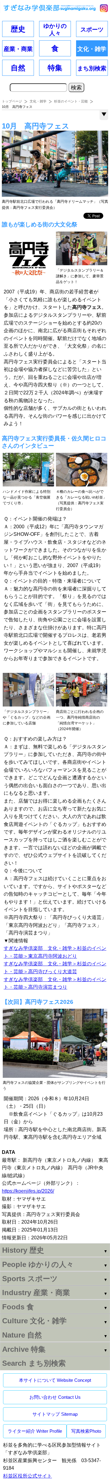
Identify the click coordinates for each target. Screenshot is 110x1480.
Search (34, 1363)
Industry (36, 1292)
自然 (18, 68)
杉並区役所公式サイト (27, 1475)
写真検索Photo (86, 1431)
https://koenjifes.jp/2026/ (28, 1191)
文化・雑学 (38, 101)
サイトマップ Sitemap (55, 1414)
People (38, 1264)
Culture (34, 1321)
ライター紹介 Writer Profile (35, 1431)
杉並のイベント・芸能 (71, 101)
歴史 (18, 29)
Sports (30, 1279)
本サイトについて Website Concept (55, 1380)
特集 (55, 68)
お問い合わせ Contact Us (55, 1397)
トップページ (12, 101)
